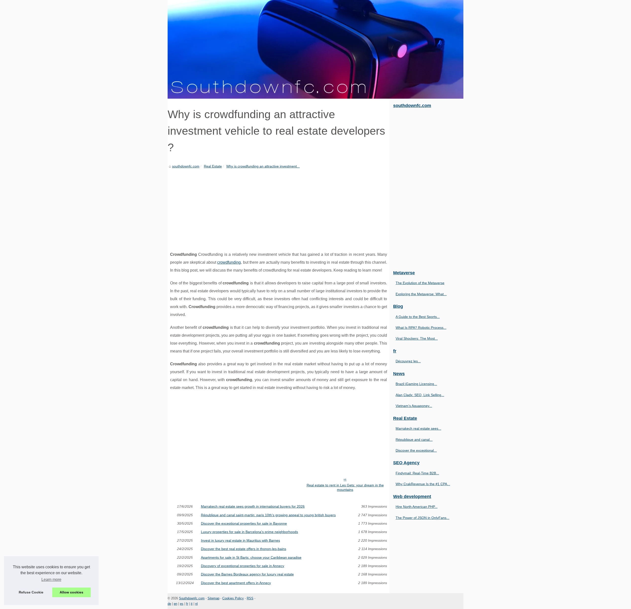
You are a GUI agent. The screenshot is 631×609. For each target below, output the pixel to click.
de (169, 604)
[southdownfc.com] (315, 49)
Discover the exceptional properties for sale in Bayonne (244, 523)
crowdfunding (229, 262)
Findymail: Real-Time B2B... (417, 473)
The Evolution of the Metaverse (420, 283)
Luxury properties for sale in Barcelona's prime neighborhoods (249, 532)
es (181, 604)
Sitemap (213, 598)
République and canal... (414, 440)
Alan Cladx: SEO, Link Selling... (420, 395)
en (175, 604)
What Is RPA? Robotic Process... (421, 328)
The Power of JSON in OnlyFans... (422, 518)
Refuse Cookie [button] (31, 592)
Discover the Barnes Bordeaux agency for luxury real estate (247, 574)
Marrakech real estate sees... (418, 428)
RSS (250, 598)
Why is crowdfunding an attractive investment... (263, 166)
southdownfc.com (185, 166)
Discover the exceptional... (416, 450)
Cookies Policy (233, 598)
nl (196, 604)
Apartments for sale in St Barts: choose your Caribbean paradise (251, 557)
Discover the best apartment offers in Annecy (236, 583)
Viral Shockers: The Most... (417, 338)
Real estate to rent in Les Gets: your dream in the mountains (345, 487)
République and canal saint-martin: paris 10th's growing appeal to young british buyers (268, 515)
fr (187, 604)
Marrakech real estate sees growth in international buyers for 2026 (253, 506)
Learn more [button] (51, 579)
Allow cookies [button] (71, 592)
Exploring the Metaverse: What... (421, 294)
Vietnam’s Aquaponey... (414, 406)
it (192, 604)
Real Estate (213, 166)
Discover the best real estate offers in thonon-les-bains (243, 549)
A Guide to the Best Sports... (418, 317)
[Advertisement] (278, 206)
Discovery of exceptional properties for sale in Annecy (242, 566)
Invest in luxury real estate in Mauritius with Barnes (240, 540)
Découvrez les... (408, 361)
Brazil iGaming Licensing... (416, 384)
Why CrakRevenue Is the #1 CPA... (423, 484)
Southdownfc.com (192, 598)
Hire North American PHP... (417, 507)
